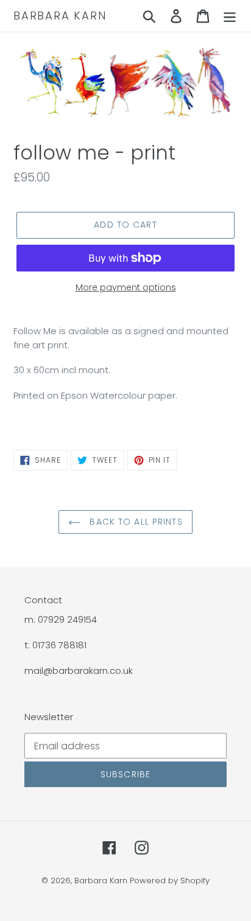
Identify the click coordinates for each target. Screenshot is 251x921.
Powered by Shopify (170, 880)
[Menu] (229, 15)
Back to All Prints (134, 522)
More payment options (126, 287)
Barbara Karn (60, 16)
